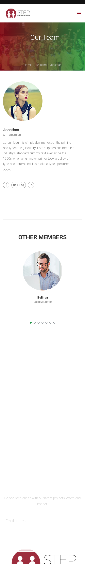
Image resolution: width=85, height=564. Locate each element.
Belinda (42, 297)
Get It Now (42, 527)
